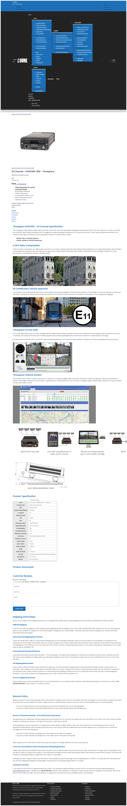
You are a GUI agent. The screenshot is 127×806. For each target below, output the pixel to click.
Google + (27, 203)
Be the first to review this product (20, 175)
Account (30, 94)
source (110, 294)
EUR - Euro (18, 6)
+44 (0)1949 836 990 (21, 184)
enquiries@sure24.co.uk (21, 771)
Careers (87, 797)
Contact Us (107, 7)
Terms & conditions (90, 791)
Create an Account (108, 9)
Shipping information (56, 791)
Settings (30, 96)
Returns (53, 797)
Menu (29, 14)
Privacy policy (88, 793)
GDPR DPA (87, 799)
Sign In (105, 4)
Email (31, 203)
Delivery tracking (55, 793)
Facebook (14, 203)
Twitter (18, 203)
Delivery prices (54, 795)
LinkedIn (23, 203)
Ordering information (56, 788)
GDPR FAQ (53, 799)
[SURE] (22, 60)
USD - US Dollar (19, 9)
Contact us (88, 788)
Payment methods (55, 786)
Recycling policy (89, 795)
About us (87, 786)
